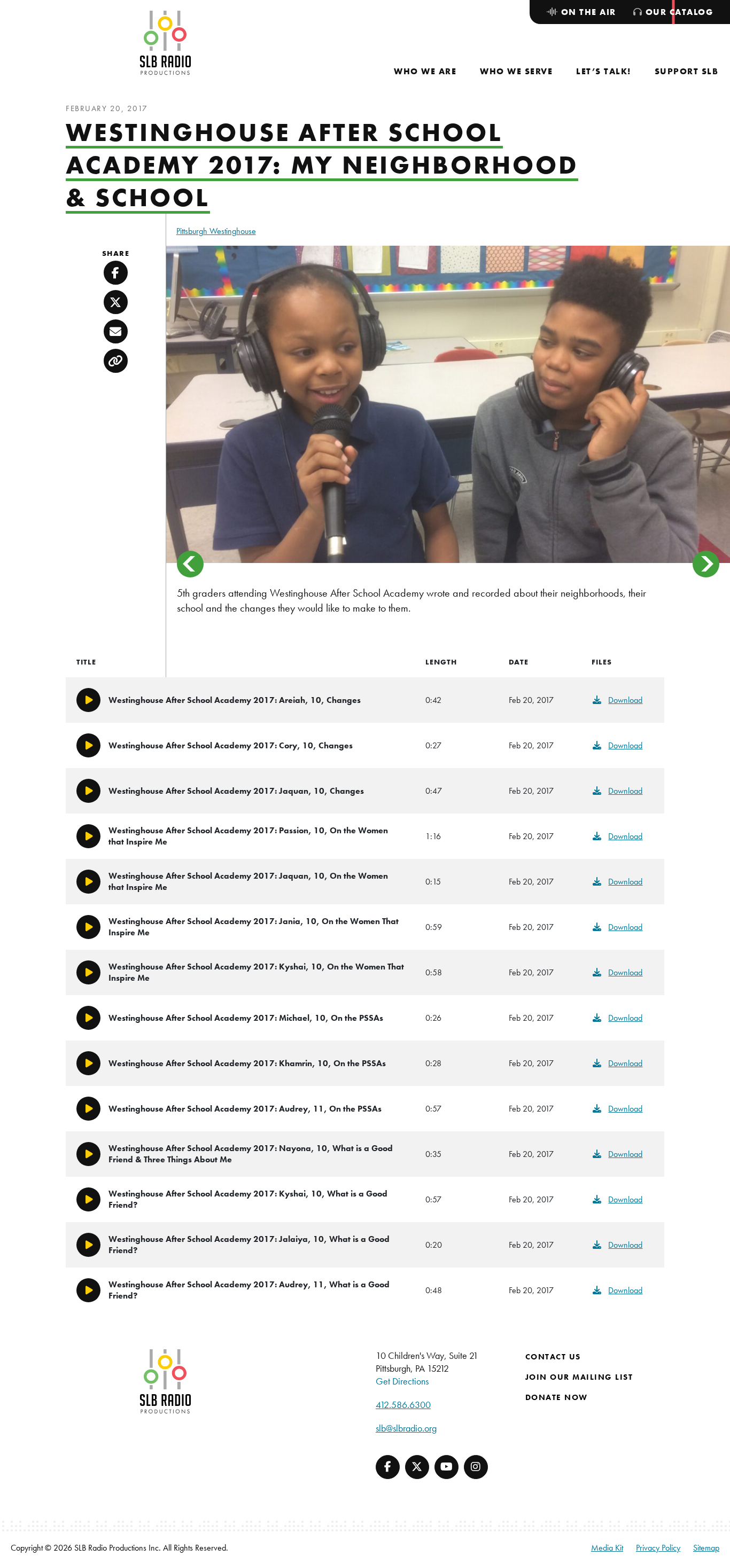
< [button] (190, 564)
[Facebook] (388, 1467)
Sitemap (706, 1547)
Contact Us (553, 1356)
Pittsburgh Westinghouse (216, 231)
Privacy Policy (658, 1547)
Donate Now (556, 1397)
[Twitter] (417, 1467)
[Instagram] (476, 1467)
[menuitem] (425, 71)
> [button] (706, 564)
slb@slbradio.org (406, 1428)
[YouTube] (446, 1467)
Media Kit (607, 1547)
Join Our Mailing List (579, 1377)
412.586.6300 (403, 1404)
